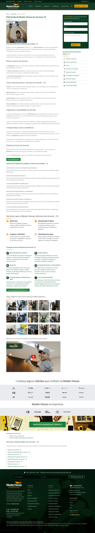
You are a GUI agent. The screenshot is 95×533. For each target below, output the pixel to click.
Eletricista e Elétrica (71, 62)
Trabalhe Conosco (32, 506)
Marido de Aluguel (53, 503)
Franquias (55, 6)
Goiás (45, 523)
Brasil (71, 502)
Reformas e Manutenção (55, 514)
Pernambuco (84, 523)
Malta (71, 505)
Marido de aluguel (71, 79)
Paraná (10, 525)
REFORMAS (19, 1)
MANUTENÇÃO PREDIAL (10, 1)
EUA (71, 507)
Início (7, 14)
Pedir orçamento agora (13, 159)
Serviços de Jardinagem (55, 506)
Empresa (37, 6)
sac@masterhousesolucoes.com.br (15, 513)
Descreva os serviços (69, 32)
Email (65, 27)
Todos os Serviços (53, 517)
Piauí (8, 525)
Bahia (24, 523)
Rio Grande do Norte (24, 525)
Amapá (20, 523)
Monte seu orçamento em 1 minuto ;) (47, 424)
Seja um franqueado (32, 498)
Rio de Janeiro (16, 525)
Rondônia (32, 525)
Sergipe (57, 525)
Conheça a (12, 504)
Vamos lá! (75, 45)
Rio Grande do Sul (43, 525)
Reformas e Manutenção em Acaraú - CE (19, 452)
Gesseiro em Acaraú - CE (14, 450)
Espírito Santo (40, 523)
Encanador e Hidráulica (72, 69)
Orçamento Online (32, 501)
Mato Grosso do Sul (63, 523)
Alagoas (11, 523)
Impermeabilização (71, 82)
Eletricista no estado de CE (16, 436)
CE (19, 14)
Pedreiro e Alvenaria (54, 490)
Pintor (67, 65)
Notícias (29, 495)
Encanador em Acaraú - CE (15, 461)
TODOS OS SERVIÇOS (38, 1)
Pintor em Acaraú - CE (14, 464)
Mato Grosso (71, 523)
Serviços (46, 6)
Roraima (37, 525)
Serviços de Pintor (53, 498)
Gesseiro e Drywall (71, 72)
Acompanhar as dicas (76, 476)
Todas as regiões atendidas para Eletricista (21, 438)
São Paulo (61, 525)
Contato (29, 509)
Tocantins (66, 525)
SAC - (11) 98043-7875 (13, 509)
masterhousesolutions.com (76, 487)
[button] (33, 356)
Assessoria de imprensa (33, 503)
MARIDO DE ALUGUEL (28, 1)
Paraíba (78, 523)
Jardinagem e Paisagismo (72, 75)
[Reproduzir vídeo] (33, 357)
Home (30, 6)
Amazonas (16, 523)
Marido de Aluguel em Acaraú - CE (17, 466)
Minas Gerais (55, 523)
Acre (8, 523)
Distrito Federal (32, 523)
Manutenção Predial (71, 85)
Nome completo (68, 21)
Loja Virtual (64, 6)
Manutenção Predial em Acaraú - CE (18, 457)
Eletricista (14, 14)
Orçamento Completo (81, 6)
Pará (75, 523)
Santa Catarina (51, 525)
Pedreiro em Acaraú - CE (14, 454)
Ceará (27, 523)
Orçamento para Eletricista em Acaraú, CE (18, 290)
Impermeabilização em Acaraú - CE (17, 459)
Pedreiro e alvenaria (71, 59)
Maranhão (49, 523)
